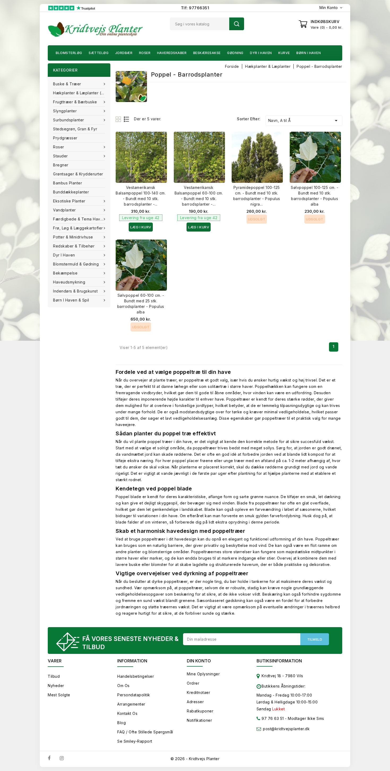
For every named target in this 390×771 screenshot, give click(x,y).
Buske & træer (67, 84)
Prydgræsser (65, 138)
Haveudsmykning (69, 282)
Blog (121, 722)
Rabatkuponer (200, 711)
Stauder (60, 156)
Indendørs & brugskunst (75, 291)
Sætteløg (99, 53)
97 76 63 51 (272, 718)
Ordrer (193, 683)
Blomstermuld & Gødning (76, 264)
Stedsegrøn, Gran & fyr (75, 129)
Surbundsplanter (68, 120)
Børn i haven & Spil (71, 300)
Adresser (195, 701)
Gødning (235, 53)
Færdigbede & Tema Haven (79, 219)
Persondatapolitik (133, 695)
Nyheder (56, 685)
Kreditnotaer (198, 692)
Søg (236, 23)
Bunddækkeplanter (71, 192)
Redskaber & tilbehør (73, 246)
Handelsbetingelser (135, 676)
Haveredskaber (172, 53)
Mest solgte (59, 695)
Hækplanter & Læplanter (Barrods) (81, 93)
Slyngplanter (65, 111)
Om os (123, 685)
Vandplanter (64, 210)
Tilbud (54, 676)
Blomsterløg (69, 53)
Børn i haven (308, 53)
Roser (145, 53)
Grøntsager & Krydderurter (78, 174)
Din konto (199, 660)
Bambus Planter (67, 183)
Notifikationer (199, 720)
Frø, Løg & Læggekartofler (78, 228)
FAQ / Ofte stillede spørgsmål (145, 732)
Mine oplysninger (203, 674)
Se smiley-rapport (134, 741)
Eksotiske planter (69, 201)
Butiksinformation (279, 660)
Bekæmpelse (65, 273)
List (126, 119)
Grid (119, 119)
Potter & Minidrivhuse (73, 237)
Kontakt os (127, 713)
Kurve (284, 53)
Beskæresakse (207, 53)
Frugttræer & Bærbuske (75, 102)
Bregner (60, 165)
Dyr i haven (261, 53)
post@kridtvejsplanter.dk (286, 728)
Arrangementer (131, 704)
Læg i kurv (140, 227)
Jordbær (124, 53)
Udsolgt (257, 219)
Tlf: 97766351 (195, 8)
